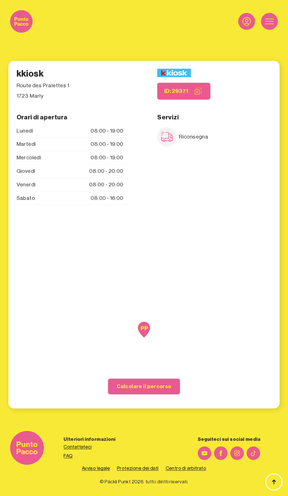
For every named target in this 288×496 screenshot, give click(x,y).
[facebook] (221, 453)
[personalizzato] (253, 453)
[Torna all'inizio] (274, 481)
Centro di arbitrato (186, 468)
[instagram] (237, 453)
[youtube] (204, 453)
